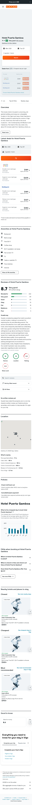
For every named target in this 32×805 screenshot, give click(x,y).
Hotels (14, 797)
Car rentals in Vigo (10, 756)
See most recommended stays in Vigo (24, 668)
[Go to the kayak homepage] (11, 7)
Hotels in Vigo (8, 758)
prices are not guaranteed (9, 777)
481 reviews (19, 40)
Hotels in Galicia (16, 799)
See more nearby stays (24, 594)
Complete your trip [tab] (9, 743)
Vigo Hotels (24, 799)
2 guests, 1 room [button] (8, 53)
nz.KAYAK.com (7, 797)
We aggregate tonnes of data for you (14, 785)
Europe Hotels (22, 797)
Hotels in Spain (6, 799)
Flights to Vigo (9, 753)
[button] (30, 2)
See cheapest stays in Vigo (24, 631)
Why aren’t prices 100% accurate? (13, 789)
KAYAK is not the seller (9, 782)
